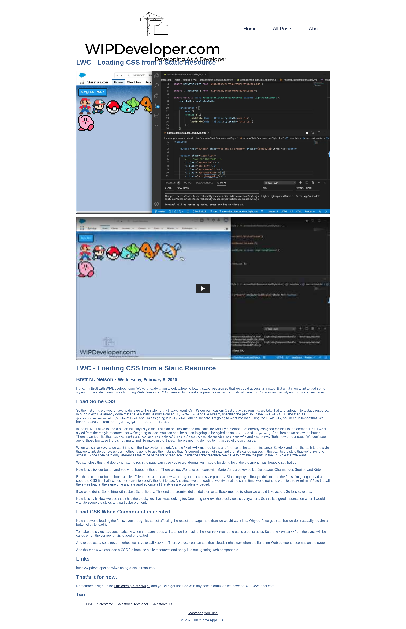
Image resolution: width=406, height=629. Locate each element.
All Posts (282, 28)
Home (250, 28)
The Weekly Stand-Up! (132, 586)
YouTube (211, 613)
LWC (90, 604)
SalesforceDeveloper (132, 604)
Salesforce (105, 604)
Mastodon (195, 613)
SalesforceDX (162, 604)
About (315, 28)
